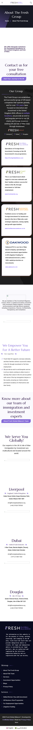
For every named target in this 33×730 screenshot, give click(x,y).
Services (6, 677)
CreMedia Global (7, 720)
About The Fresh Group (11, 670)
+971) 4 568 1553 (16, 557)
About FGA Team (8, 673)
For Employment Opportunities (13, 703)
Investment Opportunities (11, 680)
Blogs (5, 683)
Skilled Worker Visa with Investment (15, 697)
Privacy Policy (8, 687)
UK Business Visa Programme (13, 700)
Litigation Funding (9, 707)
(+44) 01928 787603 (16, 505)
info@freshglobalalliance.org (16, 503)
